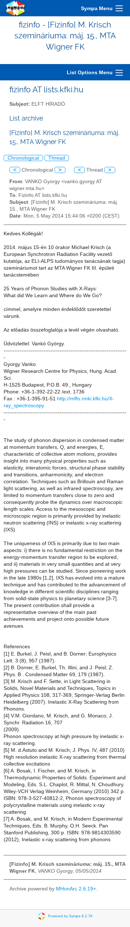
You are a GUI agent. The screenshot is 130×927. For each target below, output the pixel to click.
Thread (56, 158)
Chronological (23, 158)
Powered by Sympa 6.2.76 (70, 916)
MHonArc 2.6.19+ (76, 889)
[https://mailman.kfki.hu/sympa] (16, 8)
